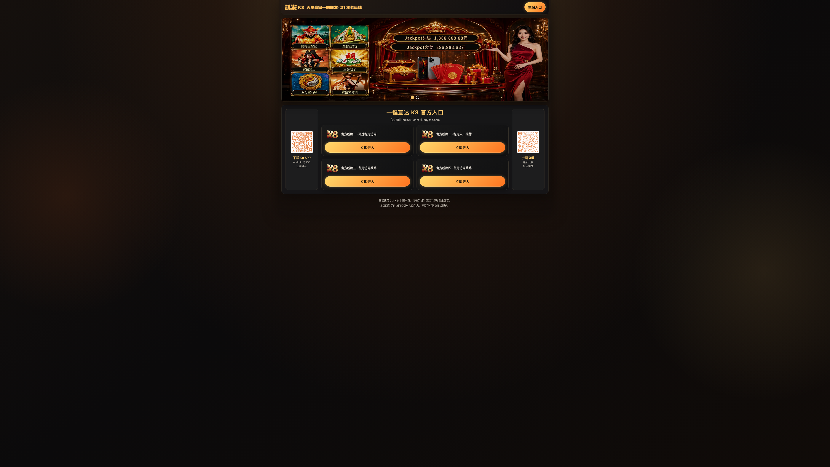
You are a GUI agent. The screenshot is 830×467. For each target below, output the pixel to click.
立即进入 (367, 148)
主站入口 (535, 7)
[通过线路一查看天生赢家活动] (415, 59)
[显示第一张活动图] (412, 97)
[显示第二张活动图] (417, 97)
